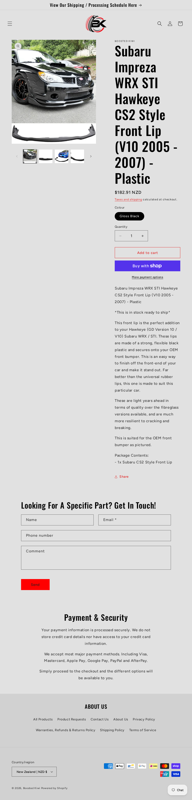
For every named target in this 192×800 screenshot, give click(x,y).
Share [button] (124, 477)
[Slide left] (17, 156)
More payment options (147, 277)
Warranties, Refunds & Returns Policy (66, 730)
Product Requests (71, 719)
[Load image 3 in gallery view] (61, 156)
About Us (120, 719)
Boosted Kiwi (31, 788)
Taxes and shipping (128, 199)
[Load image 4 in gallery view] (77, 156)
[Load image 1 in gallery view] (30, 156)
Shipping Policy (112, 730)
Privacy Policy (144, 719)
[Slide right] (91, 156)
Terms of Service (142, 730)
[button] (10, 23)
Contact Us (100, 719)
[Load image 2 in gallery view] (46, 156)
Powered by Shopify (54, 788)
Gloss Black (129, 216)
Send (35, 585)
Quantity (121, 226)
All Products (43, 719)
